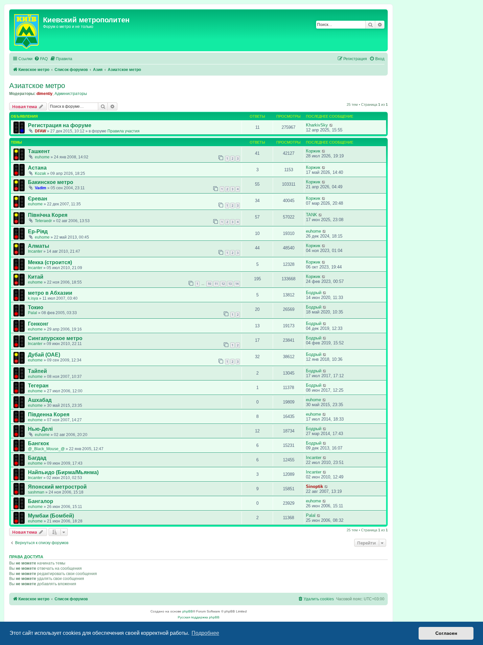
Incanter (35, 251)
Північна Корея (47, 215)
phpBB (187, 611)
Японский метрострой (57, 487)
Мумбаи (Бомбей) (51, 515)
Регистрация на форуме (59, 125)
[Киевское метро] (27, 30)
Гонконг (38, 324)
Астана (37, 168)
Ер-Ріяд (38, 231)
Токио (35, 307)
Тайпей (37, 371)
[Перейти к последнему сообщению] (331, 125)
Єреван (37, 198)
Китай (35, 277)
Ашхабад (40, 400)
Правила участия (123, 131)
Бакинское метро (50, 182)
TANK (311, 214)
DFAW (40, 131)
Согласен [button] (446, 633)
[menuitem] (41, 59)
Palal (32, 313)
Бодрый (313, 292)
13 (230, 284)
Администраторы (71, 93)
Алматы (38, 246)
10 (209, 284)
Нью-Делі (40, 429)
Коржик (313, 151)
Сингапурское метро (55, 338)
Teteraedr (43, 221)
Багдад (37, 458)
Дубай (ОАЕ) (44, 354)
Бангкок (38, 443)
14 (237, 284)
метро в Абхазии (50, 293)
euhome (42, 157)
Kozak (40, 173)
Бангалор (40, 501)
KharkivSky (317, 125)
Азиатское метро (37, 85)
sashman (36, 492)
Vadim (40, 188)
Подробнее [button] (205, 633)
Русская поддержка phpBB (198, 617)
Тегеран (38, 385)
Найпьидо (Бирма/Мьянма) (63, 472)
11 (216, 284)
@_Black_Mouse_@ (46, 449)
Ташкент (39, 151)
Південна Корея (48, 414)
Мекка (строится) (50, 262)
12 (223, 284)
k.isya (33, 298)
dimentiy (44, 93)
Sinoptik (314, 486)
